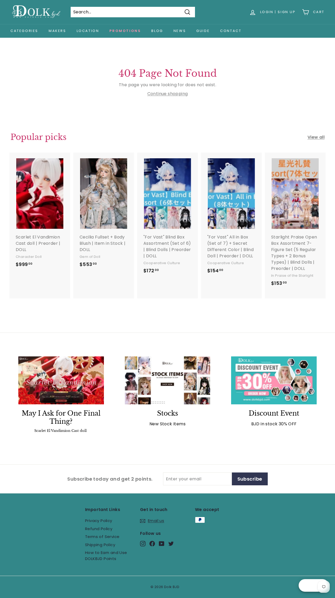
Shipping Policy (100, 544)
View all (316, 137)
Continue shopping (167, 94)
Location (88, 30)
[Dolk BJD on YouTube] (161, 544)
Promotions (125, 30)
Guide (203, 30)
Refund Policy (98, 528)
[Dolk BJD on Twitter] (171, 544)
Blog (157, 30)
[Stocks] (167, 380)
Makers (57, 30)
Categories (24, 30)
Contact (230, 30)
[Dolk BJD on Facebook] (152, 544)
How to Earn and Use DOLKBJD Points (106, 555)
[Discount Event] (274, 380)
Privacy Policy (98, 520)
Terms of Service (102, 536)
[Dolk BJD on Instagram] (143, 544)
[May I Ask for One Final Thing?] (61, 380)
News (180, 30)
